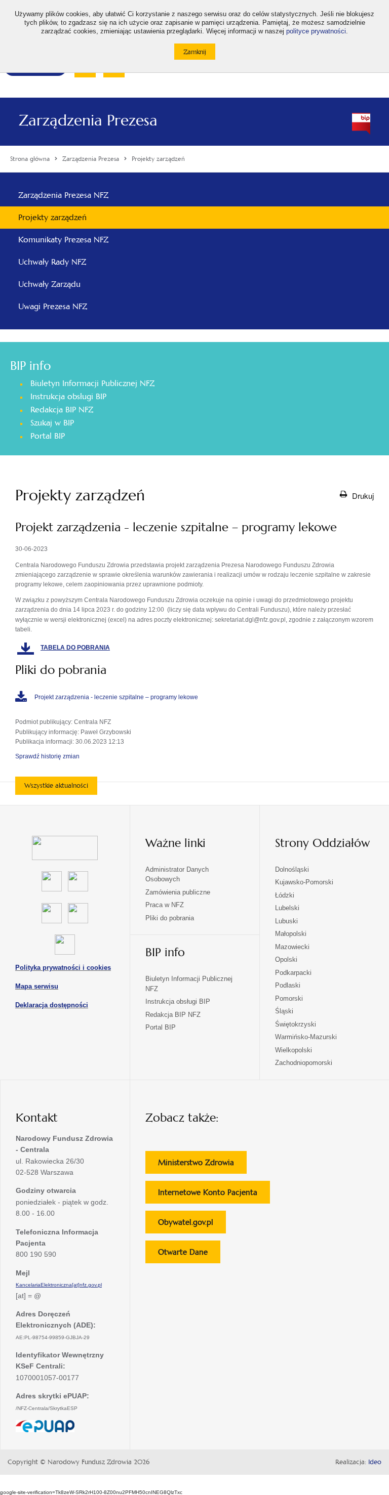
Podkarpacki (293, 972)
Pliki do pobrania (169, 918)
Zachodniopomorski (303, 1062)
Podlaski (287, 985)
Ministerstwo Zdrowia (202, 1165)
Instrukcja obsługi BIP (68, 396)
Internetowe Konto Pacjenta (214, 1195)
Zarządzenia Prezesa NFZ (63, 195)
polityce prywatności (316, 31)
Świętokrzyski (295, 1024)
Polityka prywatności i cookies (63, 967)
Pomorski (289, 998)
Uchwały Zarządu (49, 284)
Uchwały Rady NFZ (52, 262)
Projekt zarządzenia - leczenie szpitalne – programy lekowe (116, 697)
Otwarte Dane (189, 1255)
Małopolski (290, 933)
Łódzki (284, 895)
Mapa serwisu (36, 986)
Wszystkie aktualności (56, 785)
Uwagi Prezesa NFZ (52, 306)
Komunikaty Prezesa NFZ (63, 239)
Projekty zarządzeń (52, 217)
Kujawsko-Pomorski (304, 882)
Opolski (286, 959)
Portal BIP (47, 436)
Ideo (374, 1462)
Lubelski (287, 908)
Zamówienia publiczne (177, 892)
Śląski (284, 1011)
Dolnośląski (292, 869)
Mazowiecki (292, 947)
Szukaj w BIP (52, 422)
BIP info (30, 365)
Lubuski (286, 921)
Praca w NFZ (164, 905)
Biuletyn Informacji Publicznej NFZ (92, 383)
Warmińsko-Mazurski (306, 1037)
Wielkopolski (293, 1050)
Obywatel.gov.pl (192, 1225)
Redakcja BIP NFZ (61, 409)
